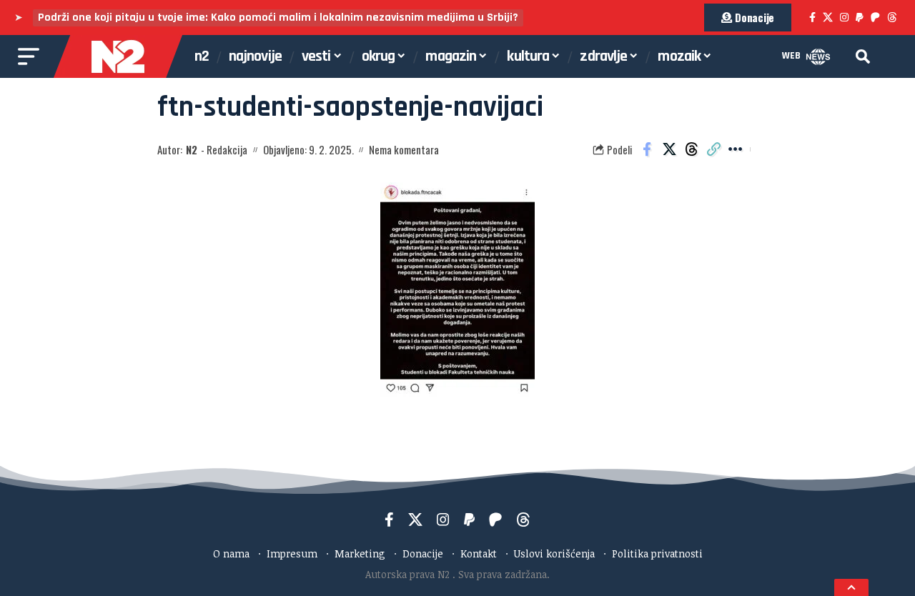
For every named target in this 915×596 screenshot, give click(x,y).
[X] (827, 17)
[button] (863, 56)
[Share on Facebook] (647, 149)
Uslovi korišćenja (554, 553)
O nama (231, 553)
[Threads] (892, 17)
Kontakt (478, 553)
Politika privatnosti (657, 553)
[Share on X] (669, 149)
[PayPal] (859, 17)
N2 (191, 149)
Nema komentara (404, 149)
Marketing (360, 553)
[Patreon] (875, 17)
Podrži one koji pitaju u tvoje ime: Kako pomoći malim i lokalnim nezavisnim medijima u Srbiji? (278, 17)
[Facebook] (812, 17)
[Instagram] (844, 17)
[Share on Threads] (691, 149)
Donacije (422, 553)
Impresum (292, 553)
